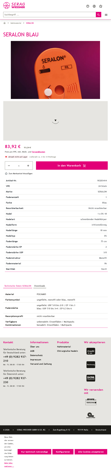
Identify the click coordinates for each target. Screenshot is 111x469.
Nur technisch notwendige (34, 451)
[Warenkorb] (106, 6)
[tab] (17, 286)
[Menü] (105, 14)
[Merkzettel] (100, 6)
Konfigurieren (63, 451)
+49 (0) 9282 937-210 (15, 359)
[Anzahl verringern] (9, 166)
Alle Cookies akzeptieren (91, 451)
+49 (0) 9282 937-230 (15, 380)
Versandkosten (38, 152)
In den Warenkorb (70, 165)
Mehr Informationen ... (9, 464)
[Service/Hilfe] (87, 6)
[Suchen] (98, 14)
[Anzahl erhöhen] (28, 166)
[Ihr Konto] (94, 6)
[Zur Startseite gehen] (16, 5)
